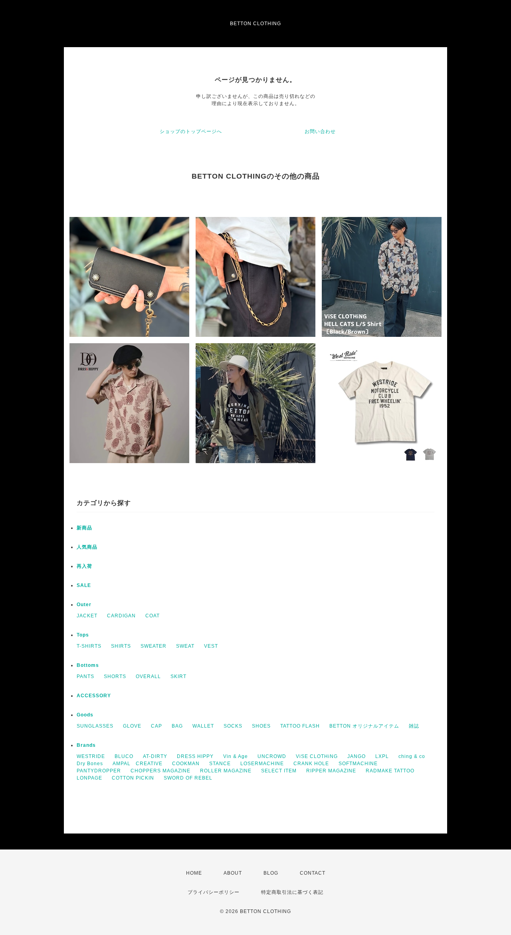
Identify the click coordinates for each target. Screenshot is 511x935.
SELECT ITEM (279, 771)
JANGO (356, 756)
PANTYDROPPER (99, 771)
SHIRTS (121, 646)
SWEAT (185, 646)
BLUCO (124, 756)
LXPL (382, 756)
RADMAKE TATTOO (390, 771)
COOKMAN (186, 763)
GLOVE (132, 726)
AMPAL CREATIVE (137, 763)
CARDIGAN (121, 616)
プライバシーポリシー (214, 892)
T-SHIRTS (89, 646)
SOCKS (233, 726)
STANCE (220, 763)
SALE (84, 585)
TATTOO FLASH (300, 726)
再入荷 (84, 566)
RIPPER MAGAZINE (331, 771)
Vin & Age (235, 756)
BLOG (270, 873)
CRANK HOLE (311, 763)
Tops (83, 635)
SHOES (261, 726)
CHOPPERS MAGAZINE (160, 771)
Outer (84, 604)
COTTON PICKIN (133, 778)
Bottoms (88, 665)
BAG (177, 726)
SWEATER (153, 646)
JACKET (87, 616)
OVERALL (148, 676)
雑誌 (414, 726)
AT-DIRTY (155, 756)
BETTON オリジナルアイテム (364, 726)
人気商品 (87, 547)
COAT (152, 616)
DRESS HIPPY (195, 756)
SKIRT (178, 676)
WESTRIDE (91, 756)
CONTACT (312, 873)
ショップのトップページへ (191, 131)
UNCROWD (271, 756)
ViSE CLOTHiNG (317, 756)
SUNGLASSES (95, 726)
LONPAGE (89, 778)
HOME (194, 873)
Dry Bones (90, 763)
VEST (211, 646)
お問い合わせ (320, 131)
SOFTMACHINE (358, 763)
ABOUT (233, 873)
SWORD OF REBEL (188, 778)
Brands (86, 745)
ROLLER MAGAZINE (226, 771)
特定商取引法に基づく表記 (292, 892)
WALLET (203, 726)
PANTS (85, 676)
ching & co (411, 756)
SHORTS (115, 676)
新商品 (84, 528)
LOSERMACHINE (262, 763)
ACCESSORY (94, 695)
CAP (156, 726)
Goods (85, 715)
